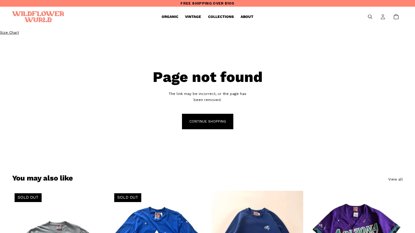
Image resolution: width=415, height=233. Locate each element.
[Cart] (396, 16)
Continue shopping (207, 121)
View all (395, 179)
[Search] (370, 16)
